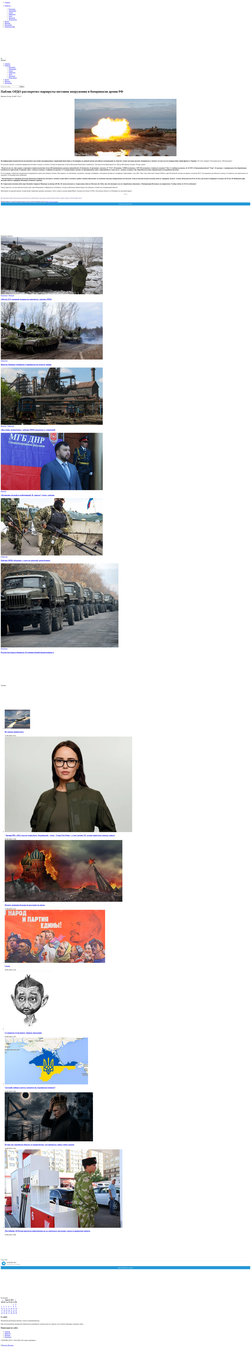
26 (6, 1313)
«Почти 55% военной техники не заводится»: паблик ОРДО (26, 299)
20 (9, 1311)
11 (4, 1308)
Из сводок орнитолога (14, 732)
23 (16, 1311)
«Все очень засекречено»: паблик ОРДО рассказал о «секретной (28, 430)
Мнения (7, 23)
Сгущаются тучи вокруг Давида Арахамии (23, 1033)
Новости (7, 6)
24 (2, 1313)
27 (9, 1313)
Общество (12, 14)
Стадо (7, 966)
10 (2, 1308)
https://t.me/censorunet (52, 201)
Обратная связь (10, 27)
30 (16, 1313)
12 (6, 1308)
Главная (7, 2)
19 (6, 1311)
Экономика (12, 11)
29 (14, 1313)
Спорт (11, 12)
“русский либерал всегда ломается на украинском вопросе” (30, 1088)
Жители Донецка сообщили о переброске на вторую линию (26, 365)
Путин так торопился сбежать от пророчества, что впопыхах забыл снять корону (39, 1145)
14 (11, 1308)
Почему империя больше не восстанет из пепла (25, 905)
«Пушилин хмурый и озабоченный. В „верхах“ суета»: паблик (27, 495)
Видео (7, 21)
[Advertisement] (125, 43)
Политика (12, 9)
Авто (10, 16)
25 (4, 1313)
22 (14, 1311)
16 (16, 1308)
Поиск (22, 86)
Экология (12, 18)
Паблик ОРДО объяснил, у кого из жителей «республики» (25, 560)
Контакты (8, 1337)
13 (9, 1308)
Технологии (13, 19)
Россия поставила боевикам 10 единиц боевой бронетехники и (27, 652)
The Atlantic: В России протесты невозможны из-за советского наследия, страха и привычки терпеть (47, 1231)
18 (4, 1311)
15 (14, 1308)
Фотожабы (8, 25)
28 (11, 1313)
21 (11, 1311)
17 (2, 1311)
